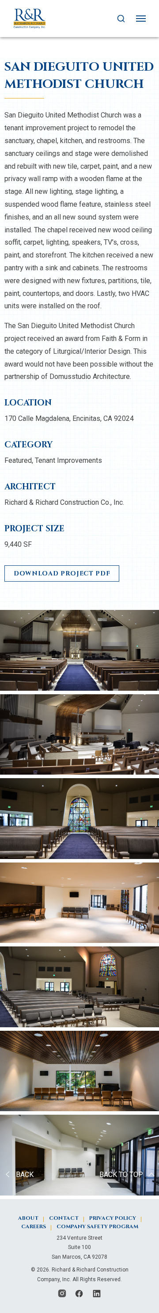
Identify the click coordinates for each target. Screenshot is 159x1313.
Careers (33, 1226)
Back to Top (121, 1174)
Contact (64, 1218)
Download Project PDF (62, 573)
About (28, 1218)
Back (25, 1174)
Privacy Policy (112, 1218)
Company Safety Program (97, 1226)
